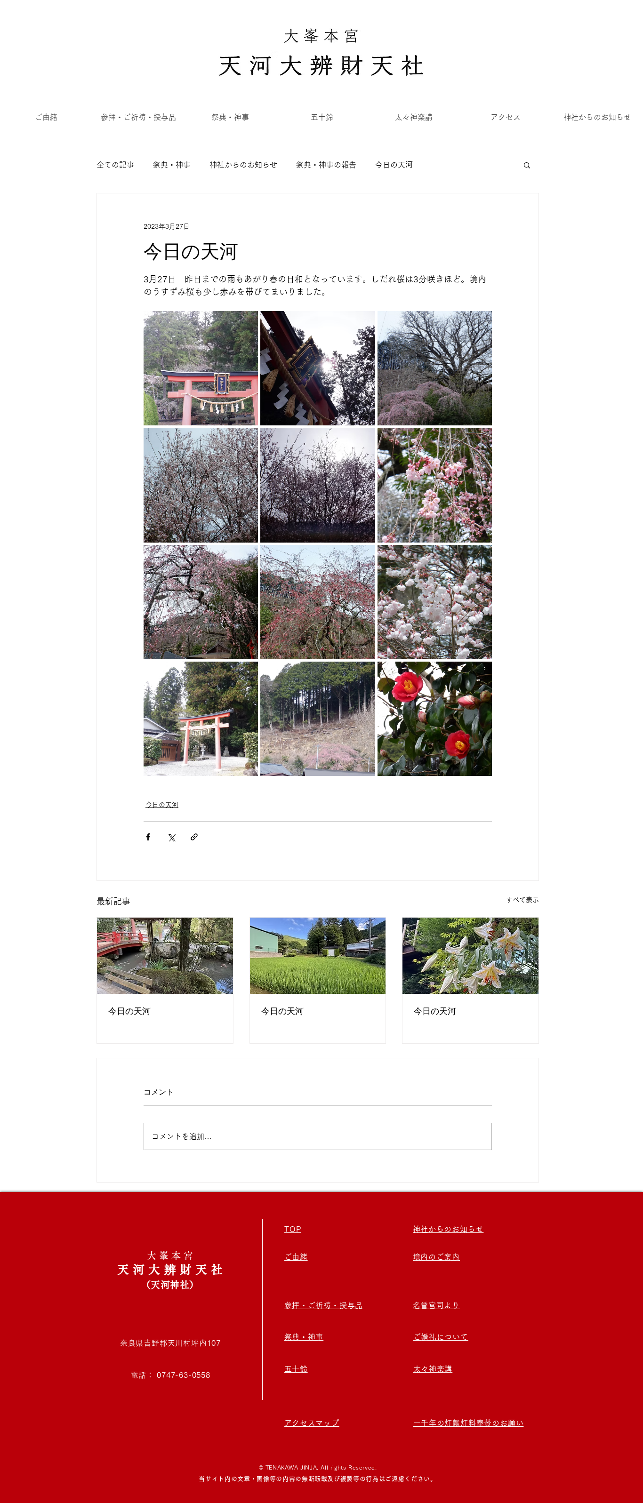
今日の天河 (394, 164)
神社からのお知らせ (243, 164)
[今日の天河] (165, 956)
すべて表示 (522, 899)
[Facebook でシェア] (148, 836)
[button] (526, 164)
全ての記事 (115, 164)
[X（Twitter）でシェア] (171, 836)
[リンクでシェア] (194, 836)
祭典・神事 (172, 164)
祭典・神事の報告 (326, 164)
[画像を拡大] (201, 368)
